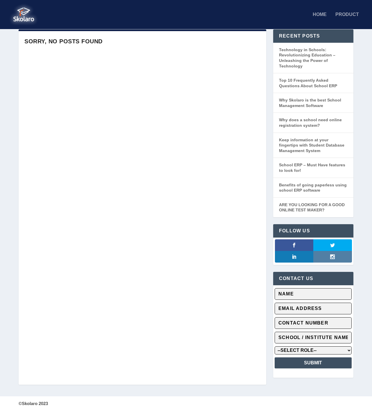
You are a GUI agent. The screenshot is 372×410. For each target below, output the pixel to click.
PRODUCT (347, 14)
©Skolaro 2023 (33, 403)
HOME (320, 14)
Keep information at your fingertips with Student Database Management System (311, 145)
